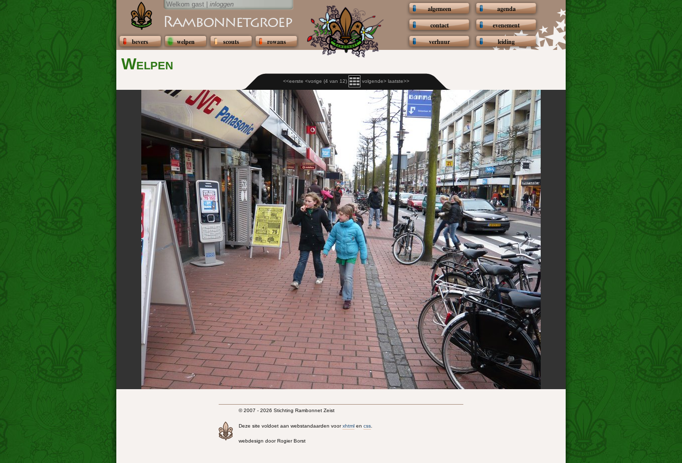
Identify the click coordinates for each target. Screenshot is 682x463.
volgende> (374, 81)
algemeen (439, 8)
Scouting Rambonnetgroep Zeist (203, 21)
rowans (276, 41)
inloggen (222, 4)
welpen (186, 41)
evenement (506, 25)
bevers (140, 41)
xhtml (348, 426)
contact (439, 25)
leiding (506, 41)
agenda (506, 8)
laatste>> (398, 81)
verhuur (439, 41)
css (367, 426)
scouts (231, 41)
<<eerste (293, 81)
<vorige (313, 81)
